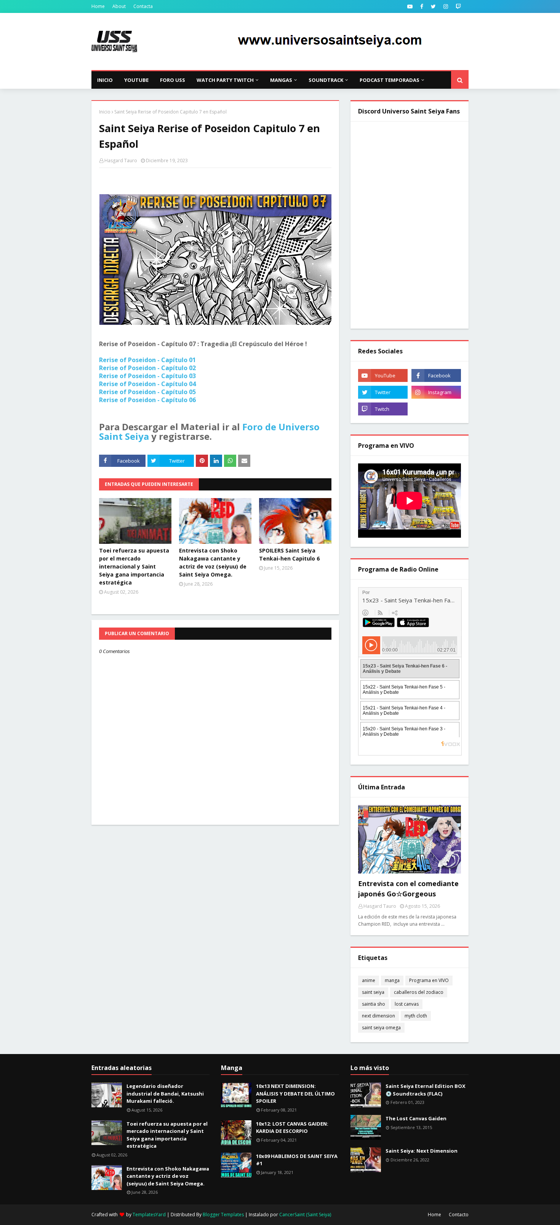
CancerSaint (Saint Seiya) (305, 1214)
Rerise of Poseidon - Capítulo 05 (147, 392)
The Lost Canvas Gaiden (416, 1118)
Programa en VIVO (429, 980)
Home (98, 6)
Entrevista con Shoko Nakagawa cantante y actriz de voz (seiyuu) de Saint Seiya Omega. (212, 562)
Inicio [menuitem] (105, 80)
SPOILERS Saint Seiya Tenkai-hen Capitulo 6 (289, 554)
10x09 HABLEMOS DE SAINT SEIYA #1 (297, 1160)
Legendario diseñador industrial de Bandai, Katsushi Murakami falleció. (165, 1093)
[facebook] (421, 6)
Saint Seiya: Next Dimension (422, 1150)
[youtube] (409, 6)
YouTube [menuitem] (136, 80)
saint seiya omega (381, 1027)
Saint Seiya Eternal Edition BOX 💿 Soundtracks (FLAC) (426, 1090)
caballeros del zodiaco (418, 992)
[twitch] (458, 6)
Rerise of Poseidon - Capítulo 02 (147, 368)
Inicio (104, 112)
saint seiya (373, 992)
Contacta (143, 6)
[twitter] (433, 6)
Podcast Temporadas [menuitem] (389, 80)
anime (368, 980)
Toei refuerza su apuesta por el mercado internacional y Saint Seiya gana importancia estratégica (134, 566)
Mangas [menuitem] (281, 80)
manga (392, 980)
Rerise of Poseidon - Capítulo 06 (147, 400)
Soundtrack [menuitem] (326, 80)
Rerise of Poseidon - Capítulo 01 (147, 360)
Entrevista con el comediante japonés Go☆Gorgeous (408, 888)
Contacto (459, 1214)
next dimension (378, 1016)
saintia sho (373, 1004)
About (119, 6)
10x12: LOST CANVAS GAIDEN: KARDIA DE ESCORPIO (292, 1127)
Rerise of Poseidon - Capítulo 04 (147, 384)
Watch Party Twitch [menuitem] (225, 80)
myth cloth (416, 1016)
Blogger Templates (223, 1214)
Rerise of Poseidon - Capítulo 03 (147, 376)
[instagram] (446, 6)
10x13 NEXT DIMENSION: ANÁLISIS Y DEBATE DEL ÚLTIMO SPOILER (295, 1093)
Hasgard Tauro (120, 160)
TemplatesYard (149, 1214)
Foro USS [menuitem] (172, 80)
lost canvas (407, 1004)
